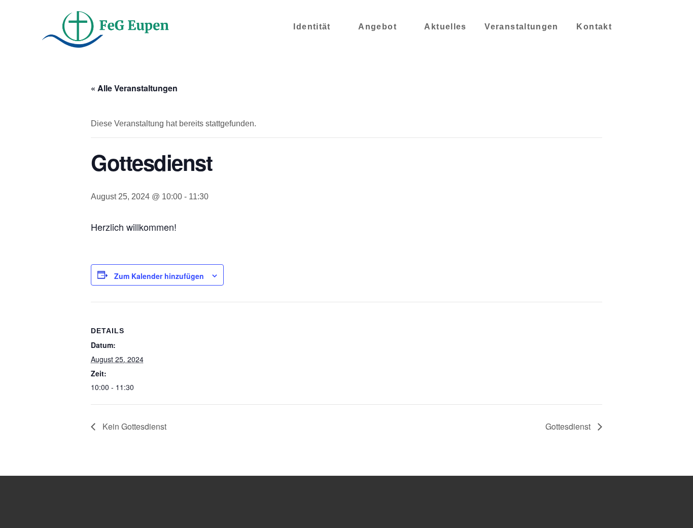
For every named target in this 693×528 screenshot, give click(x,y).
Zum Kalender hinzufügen (159, 276)
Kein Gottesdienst (133, 426)
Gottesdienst (569, 426)
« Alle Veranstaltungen (134, 88)
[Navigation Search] (636, 30)
